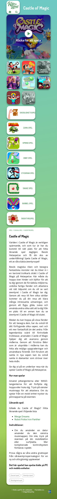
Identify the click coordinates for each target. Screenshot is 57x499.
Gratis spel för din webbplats (22, 490)
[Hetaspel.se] (9, 12)
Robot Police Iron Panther (27, 419)
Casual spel (18, 230)
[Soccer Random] (13, 67)
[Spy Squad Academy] (13, 82)
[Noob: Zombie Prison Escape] (28, 67)
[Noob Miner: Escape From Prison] (13, 97)
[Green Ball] (28, 82)
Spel (10, 230)
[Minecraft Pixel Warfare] (43, 67)
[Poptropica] (28, 97)
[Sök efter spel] (16, 12)
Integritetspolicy (28, 492)
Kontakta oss (39, 490)
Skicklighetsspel (16, 480)
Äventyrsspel (29, 230)
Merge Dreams (21, 416)
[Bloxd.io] (43, 82)
